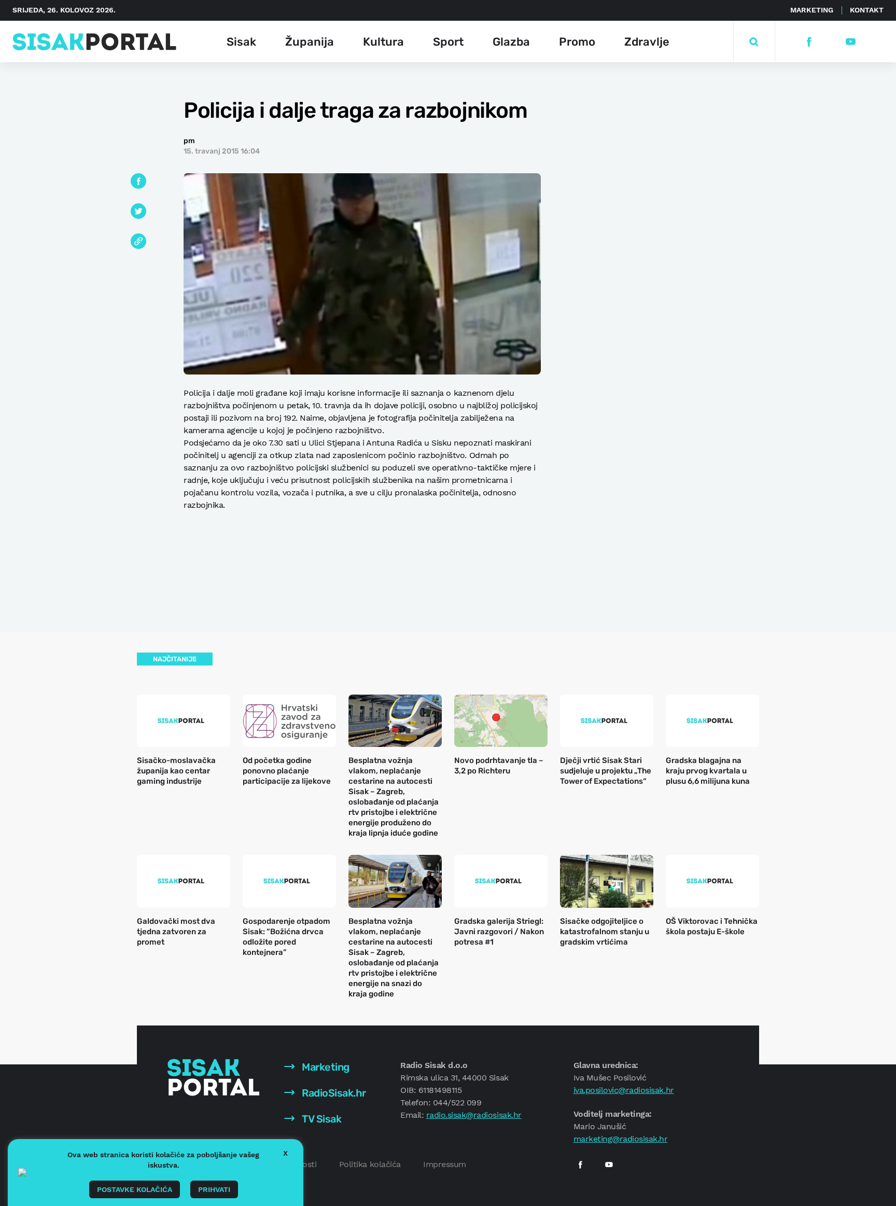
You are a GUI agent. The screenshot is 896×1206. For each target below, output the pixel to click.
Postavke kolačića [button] (134, 1189)
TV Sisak (321, 1119)
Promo (577, 42)
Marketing (811, 10)
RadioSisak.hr (333, 1093)
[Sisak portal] (94, 41)
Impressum (444, 1164)
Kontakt (867, 10)
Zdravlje (646, 42)
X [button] (285, 1153)
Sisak (241, 42)
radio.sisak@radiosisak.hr (474, 1115)
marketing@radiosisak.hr (620, 1139)
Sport (448, 42)
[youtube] (850, 41)
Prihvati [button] (214, 1189)
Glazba (511, 42)
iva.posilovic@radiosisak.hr (623, 1090)
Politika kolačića (370, 1164)
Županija (309, 42)
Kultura (383, 42)
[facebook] (808, 41)
